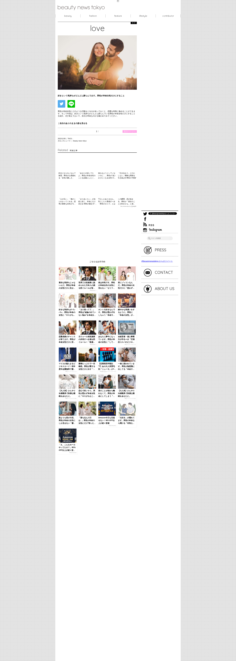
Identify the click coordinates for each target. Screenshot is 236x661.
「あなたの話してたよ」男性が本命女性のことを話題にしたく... (87, 175)
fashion (93, 15)
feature (118, 15)
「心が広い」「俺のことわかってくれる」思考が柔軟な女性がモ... (67, 201)
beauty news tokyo (80, 141)
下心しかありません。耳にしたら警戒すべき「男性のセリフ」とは (106, 201)
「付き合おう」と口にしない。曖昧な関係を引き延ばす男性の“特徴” (127, 175)
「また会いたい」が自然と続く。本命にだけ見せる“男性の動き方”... (87, 201)
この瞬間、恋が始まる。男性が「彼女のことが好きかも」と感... (126, 201)
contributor (168, 15)
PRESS (160, 249)
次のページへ (130, 131)
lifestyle (143, 15)
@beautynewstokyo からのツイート (157, 261)
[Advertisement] (97, 232)
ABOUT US (164, 288)
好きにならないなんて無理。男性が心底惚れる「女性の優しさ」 (67, 175)
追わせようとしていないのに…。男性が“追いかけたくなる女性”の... (107, 175)
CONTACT (164, 272)
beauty (68, 15)
